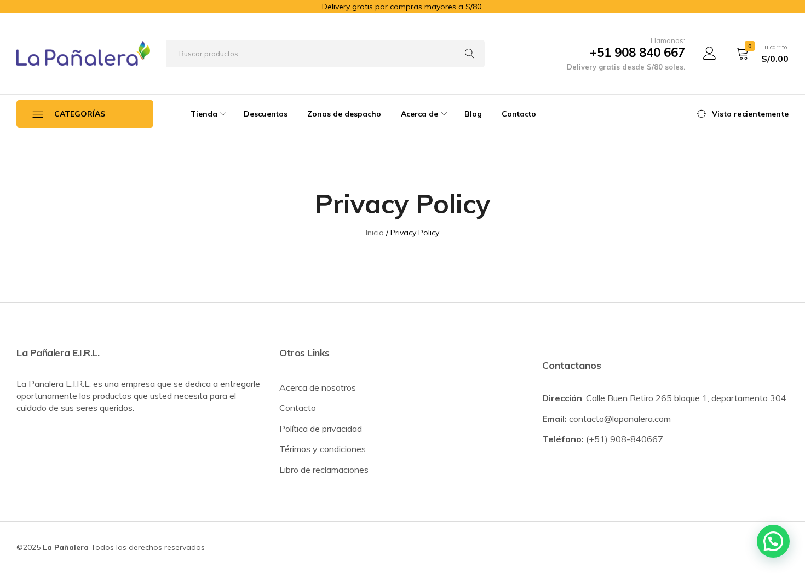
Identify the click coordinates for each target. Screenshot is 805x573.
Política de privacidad (320, 428)
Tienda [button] (204, 114)
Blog (473, 114)
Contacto (519, 114)
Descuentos (266, 114)
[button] (773, 541)
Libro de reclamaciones (324, 469)
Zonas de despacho (344, 114)
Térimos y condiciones (322, 448)
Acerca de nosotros (317, 387)
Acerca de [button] (419, 114)
